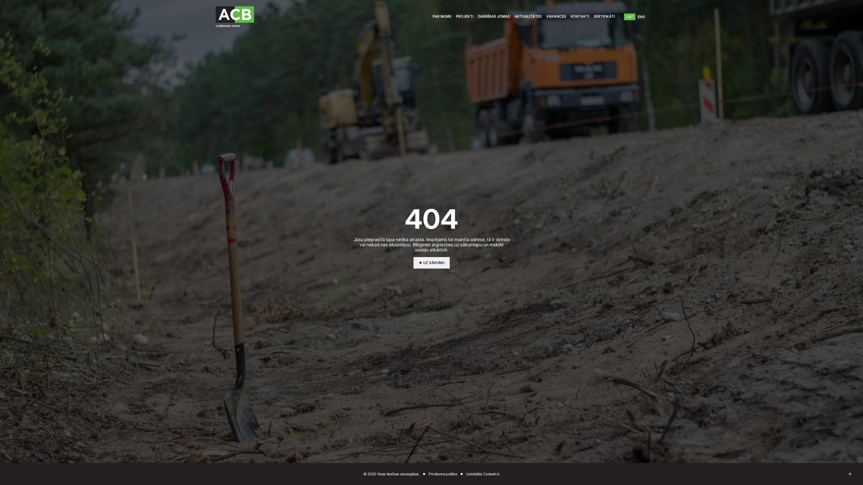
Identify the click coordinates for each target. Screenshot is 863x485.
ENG (641, 17)
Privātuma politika (443, 474)
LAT (629, 17)
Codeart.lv (491, 474)
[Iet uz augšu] (850, 474)
